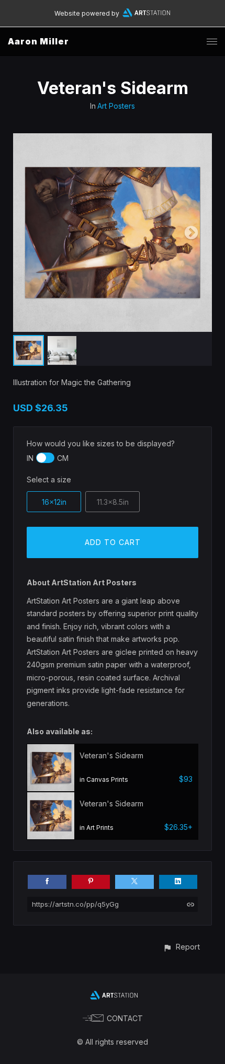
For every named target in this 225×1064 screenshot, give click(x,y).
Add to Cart (113, 542)
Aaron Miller (38, 41)
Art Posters (116, 105)
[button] (181, 946)
